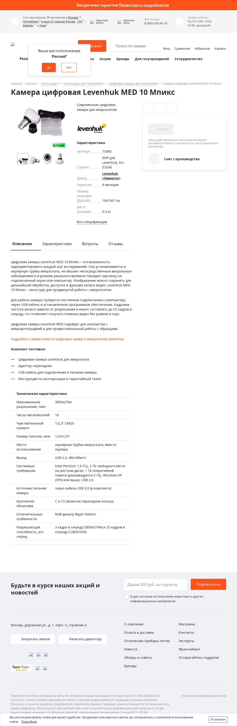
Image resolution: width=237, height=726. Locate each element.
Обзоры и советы (138, 657)
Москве (73, 17)
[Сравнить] (160, 107)
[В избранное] (148, 107)
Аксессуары (49, 84)
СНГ (80, 21)
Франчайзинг (189, 649)
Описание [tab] (22, 243)
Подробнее (29, 722)
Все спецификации (92, 222)
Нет (69, 67)
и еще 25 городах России (58, 21)
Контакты (186, 632)
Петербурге (31, 21)
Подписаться (208, 584)
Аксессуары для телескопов (83, 84)
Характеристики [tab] (57, 243)
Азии (42, 25)
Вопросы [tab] (90, 243)
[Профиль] (166, 44)
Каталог (31, 84)
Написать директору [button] (85, 639)
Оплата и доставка (139, 632)
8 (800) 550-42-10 (155, 23)
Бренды (122, 59)
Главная (16, 84)
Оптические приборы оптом (147, 641)
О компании (133, 624)
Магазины (187, 624)
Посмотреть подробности (144, 5)
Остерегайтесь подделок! (199, 657)
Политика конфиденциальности (203, 696)
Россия (25, 58)
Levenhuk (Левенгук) (111, 175)
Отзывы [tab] (115, 243)
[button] (102, 21)
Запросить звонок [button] (35, 639)
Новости (130, 649)
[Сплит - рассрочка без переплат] (59, 145)
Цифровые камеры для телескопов (132, 84)
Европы (28, 25)
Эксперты (186, 641)
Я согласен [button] (218, 719)
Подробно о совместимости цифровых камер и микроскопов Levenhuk (67, 339)
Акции (105, 59)
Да (49, 67)
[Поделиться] (172, 107)
